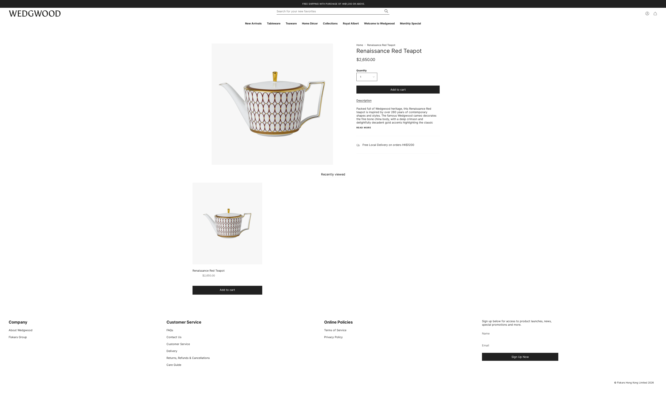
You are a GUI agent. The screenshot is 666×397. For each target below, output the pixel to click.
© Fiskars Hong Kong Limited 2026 (634, 382)
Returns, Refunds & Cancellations (188, 358)
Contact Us (173, 337)
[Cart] (655, 13)
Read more (363, 128)
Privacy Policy (333, 337)
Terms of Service (335, 330)
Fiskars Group (18, 337)
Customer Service (178, 344)
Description (364, 100)
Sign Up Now (520, 357)
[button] (273, 23)
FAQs (169, 330)
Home (359, 44)
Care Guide (173, 365)
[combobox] (331, 11)
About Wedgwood (20, 330)
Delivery (171, 351)
